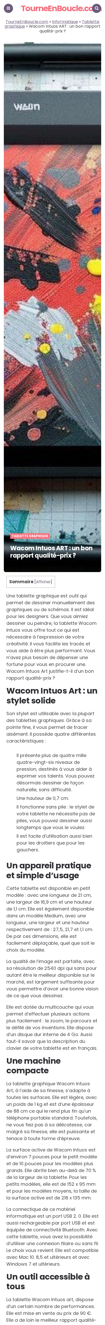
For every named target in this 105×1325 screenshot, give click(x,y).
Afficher (43, 581)
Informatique (65, 22)
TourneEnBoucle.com (61, 8)
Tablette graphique (30, 536)
